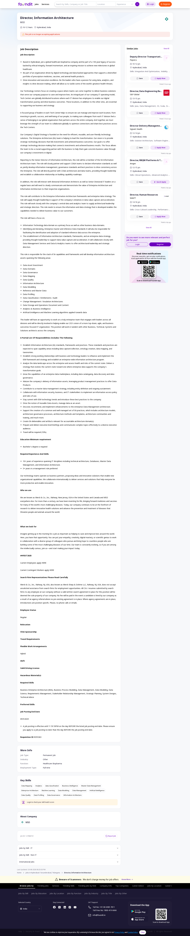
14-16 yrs (136, 202)
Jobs (37, 4)
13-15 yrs (136, 98)
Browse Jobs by (27, 886)
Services (45, 4)
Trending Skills (68, 886)
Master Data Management (91, 786)
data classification (52, 786)
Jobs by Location (154, 886)
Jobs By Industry (91, 893)
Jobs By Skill (23, 893)
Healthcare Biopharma (52, 763)
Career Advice (138, 886)
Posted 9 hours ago (165, 84)
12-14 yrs (136, 133)
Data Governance (53, 795)
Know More (126, 879)
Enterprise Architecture (29, 791)
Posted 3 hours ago (165, 119)
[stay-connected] (54, 907)
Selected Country (24, 902)
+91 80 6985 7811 (107, 907)
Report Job (112, 836)
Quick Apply (161, 182)
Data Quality (26, 795)
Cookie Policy (133, 932)
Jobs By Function (74, 893)
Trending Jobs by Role (87, 886)
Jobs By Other (121, 893)
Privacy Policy (119, 932)
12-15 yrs (136, 167)
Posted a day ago (166, 153)
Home (19, 873)
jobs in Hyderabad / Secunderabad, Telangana (43, 873)
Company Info (106, 886)
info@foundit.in (99, 915)
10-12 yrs (136, 64)
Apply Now (161, 78)
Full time (46, 767)
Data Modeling (63, 791)
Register (166, 4)
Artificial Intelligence (97, 791)
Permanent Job (49, 755)
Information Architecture (72, 795)
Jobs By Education (39, 893)
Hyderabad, (41, 27)
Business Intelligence (70, 786)
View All (166, 48)
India (49, 27)
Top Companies (122, 886)
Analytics (38, 786)
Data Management (79, 791)
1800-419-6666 (110, 910)
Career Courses (171, 886)
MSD (22, 22)
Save (141, 78)
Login (151, 4)
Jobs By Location (57, 893)
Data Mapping (26, 786)
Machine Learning (48, 791)
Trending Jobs (43, 886)
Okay (143, 932)
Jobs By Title (106, 893)
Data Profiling (39, 795)
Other (45, 759)
